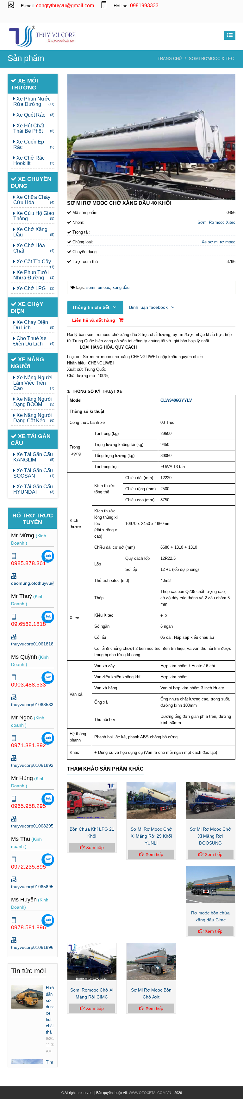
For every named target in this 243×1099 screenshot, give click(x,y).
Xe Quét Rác (34, 115)
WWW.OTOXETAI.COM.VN (150, 1093)
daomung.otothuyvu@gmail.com (229, 17)
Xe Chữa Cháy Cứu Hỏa (33, 199)
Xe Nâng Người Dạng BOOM (33, 401)
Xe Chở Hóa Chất (33, 248)
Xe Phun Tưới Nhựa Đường (33, 275)
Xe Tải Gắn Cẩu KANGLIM (33, 457)
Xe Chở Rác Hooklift (33, 160)
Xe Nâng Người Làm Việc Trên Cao (33, 383)
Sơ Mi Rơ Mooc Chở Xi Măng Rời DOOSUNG (210, 836)
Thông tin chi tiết (91, 307)
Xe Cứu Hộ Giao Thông (33, 216)
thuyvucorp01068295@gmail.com (44, 825)
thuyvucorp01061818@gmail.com (44, 643)
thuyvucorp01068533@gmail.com (44, 704)
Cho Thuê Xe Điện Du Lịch (33, 341)
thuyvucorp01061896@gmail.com (44, 947)
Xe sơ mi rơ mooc (218, 242)
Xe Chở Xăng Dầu (33, 232)
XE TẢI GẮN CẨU (31, 439)
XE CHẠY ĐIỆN (27, 307)
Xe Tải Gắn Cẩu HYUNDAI (33, 489)
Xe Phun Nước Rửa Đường (33, 101)
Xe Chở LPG (34, 288)
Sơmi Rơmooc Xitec (211, 58)
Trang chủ (170, 58)
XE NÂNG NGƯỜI (27, 362)
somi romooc (98, 287)
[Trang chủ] (42, 36)
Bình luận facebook (149, 307)
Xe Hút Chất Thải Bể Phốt (33, 128)
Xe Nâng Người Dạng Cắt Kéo (33, 417)
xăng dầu (121, 287)
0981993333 (144, 5)
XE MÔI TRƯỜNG (24, 84)
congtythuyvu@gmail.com (65, 5)
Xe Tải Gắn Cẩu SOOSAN (33, 473)
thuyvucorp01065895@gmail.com (44, 886)
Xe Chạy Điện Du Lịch (33, 325)
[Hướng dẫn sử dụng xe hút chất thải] (27, 996)
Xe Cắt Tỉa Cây (34, 263)
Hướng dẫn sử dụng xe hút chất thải (50, 1010)
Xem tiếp (94, 847)
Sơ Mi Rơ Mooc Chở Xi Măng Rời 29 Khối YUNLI (151, 836)
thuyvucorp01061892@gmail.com (44, 765)
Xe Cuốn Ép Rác (33, 144)
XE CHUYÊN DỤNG (31, 182)
